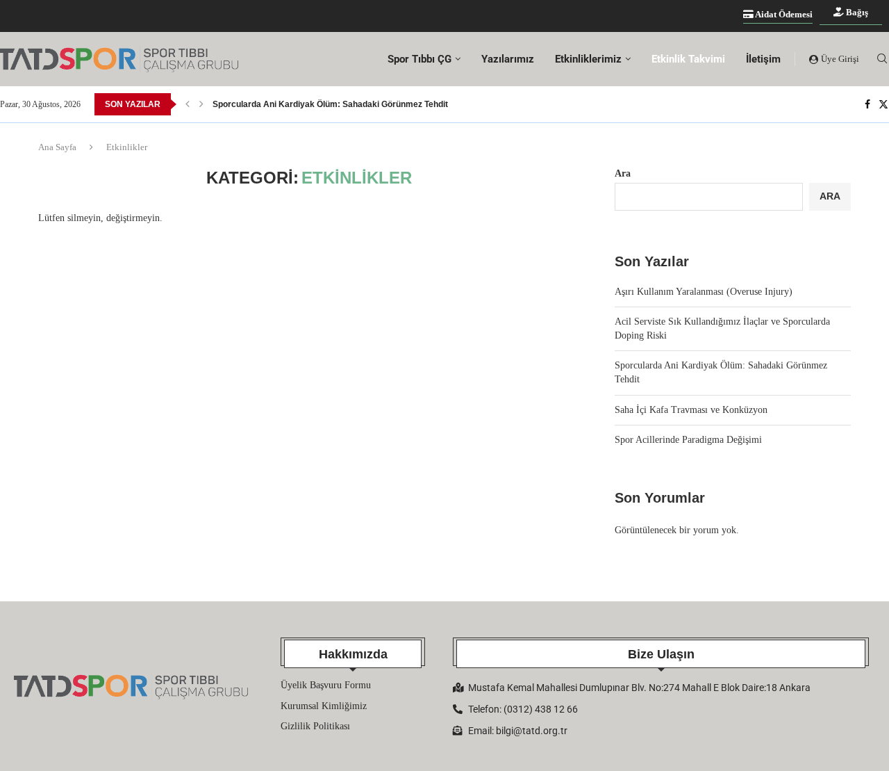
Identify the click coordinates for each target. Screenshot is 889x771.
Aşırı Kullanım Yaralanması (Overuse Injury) (703, 291)
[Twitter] (883, 104)
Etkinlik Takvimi (688, 59)
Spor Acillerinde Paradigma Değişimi (688, 440)
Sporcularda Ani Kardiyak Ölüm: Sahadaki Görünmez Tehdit (330, 104)
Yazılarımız (507, 59)
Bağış (856, 12)
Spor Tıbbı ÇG (419, 59)
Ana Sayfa (57, 147)
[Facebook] (867, 104)
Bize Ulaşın (661, 654)
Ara (623, 173)
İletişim (763, 59)
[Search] (882, 59)
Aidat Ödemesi (783, 14)
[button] (187, 104)
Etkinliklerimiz (588, 59)
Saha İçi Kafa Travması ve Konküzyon (691, 410)
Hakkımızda (353, 654)
